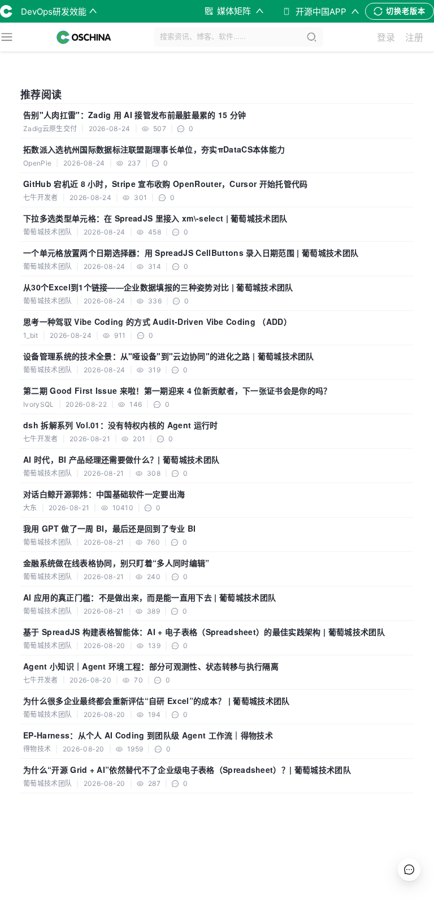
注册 (414, 37)
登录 (386, 37)
